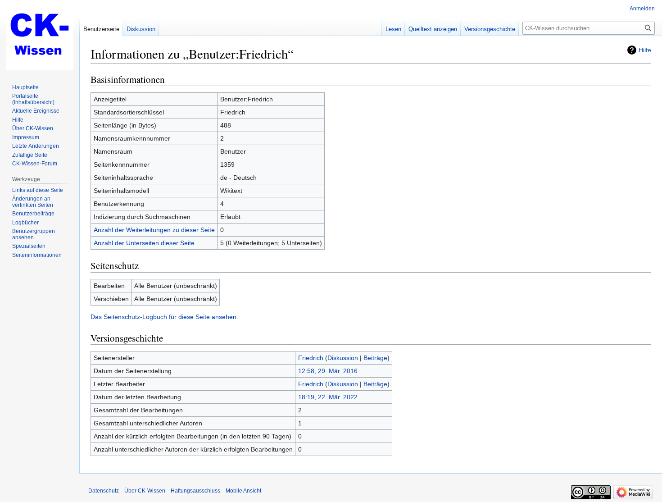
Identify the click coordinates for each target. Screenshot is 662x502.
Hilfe (645, 50)
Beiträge (375, 357)
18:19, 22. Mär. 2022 (328, 397)
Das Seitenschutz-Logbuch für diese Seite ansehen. (164, 316)
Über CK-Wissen (144, 491)
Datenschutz (103, 491)
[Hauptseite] (40, 36)
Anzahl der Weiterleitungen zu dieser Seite (154, 229)
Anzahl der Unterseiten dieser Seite (144, 242)
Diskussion (342, 357)
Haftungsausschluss (195, 491)
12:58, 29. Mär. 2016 (328, 370)
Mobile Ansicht (243, 491)
